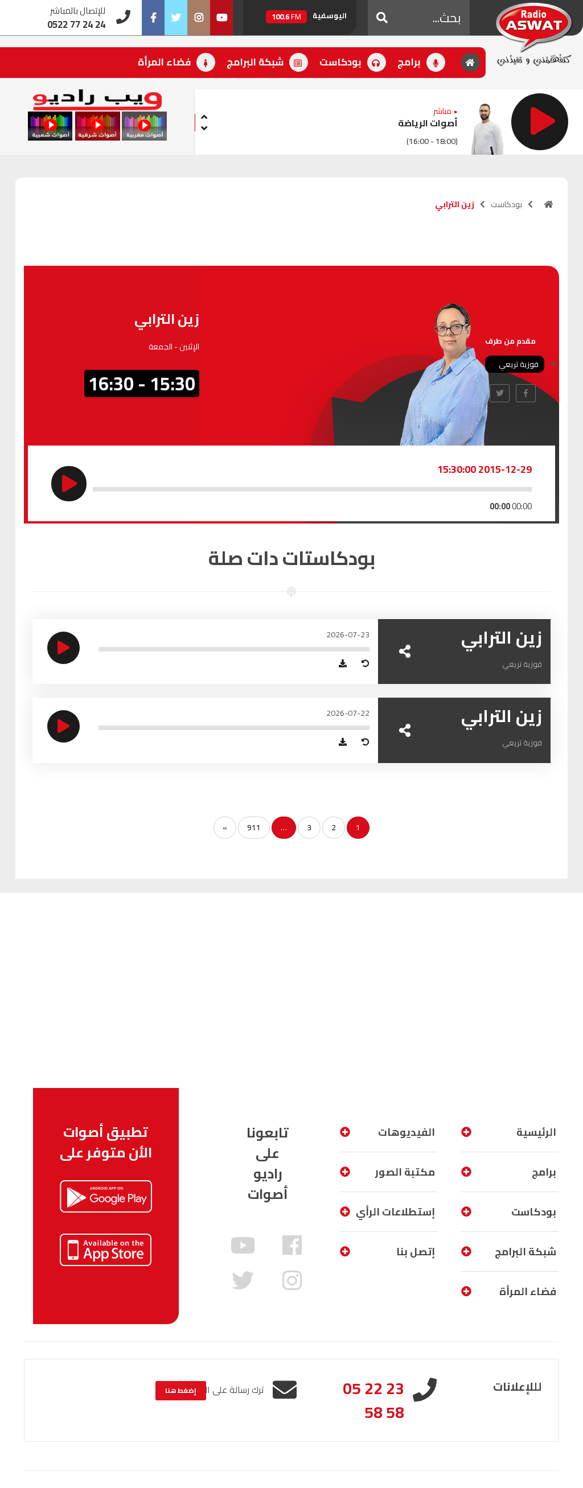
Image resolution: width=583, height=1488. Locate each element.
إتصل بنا (415, 1251)
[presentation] (203, 115)
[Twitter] (176, 17)
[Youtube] (221, 17)
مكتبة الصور (405, 1172)
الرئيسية (536, 1132)
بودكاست (341, 62)
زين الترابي (501, 637)
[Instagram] (198, 17)
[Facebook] (153, 17)
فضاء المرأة (165, 62)
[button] (382, 17)
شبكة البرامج (256, 62)
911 (254, 827)
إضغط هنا (180, 1390)
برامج (410, 62)
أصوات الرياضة (428, 122)
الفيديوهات (406, 1132)
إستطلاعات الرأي (395, 1211)
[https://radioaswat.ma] (549, 204)
